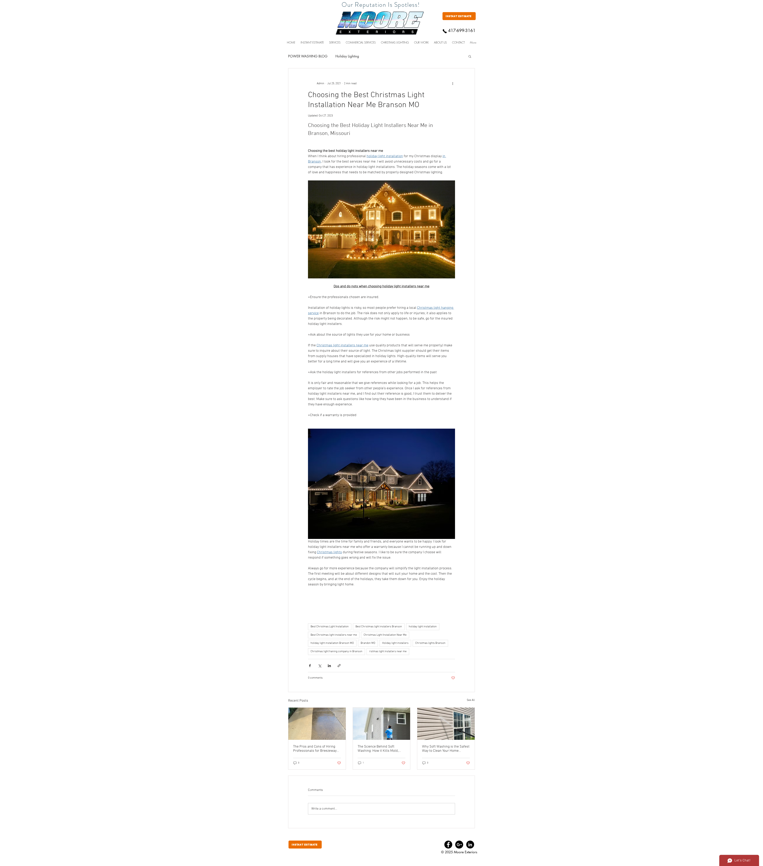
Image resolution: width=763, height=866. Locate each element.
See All (471, 700)
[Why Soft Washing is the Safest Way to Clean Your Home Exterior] (446, 724)
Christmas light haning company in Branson (336, 651)
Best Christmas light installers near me (334, 635)
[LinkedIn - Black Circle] (470, 845)
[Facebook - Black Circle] (448, 845)
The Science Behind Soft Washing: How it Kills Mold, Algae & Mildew (378, 749)
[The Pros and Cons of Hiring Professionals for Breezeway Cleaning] (317, 724)
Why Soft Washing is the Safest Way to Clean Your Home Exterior (446, 749)
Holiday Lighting (347, 56)
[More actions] (452, 83)
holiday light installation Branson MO (332, 643)
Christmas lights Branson (430, 643)
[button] (360, 42)
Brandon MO (368, 643)
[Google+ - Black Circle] (459, 845)
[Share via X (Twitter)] (319, 665)
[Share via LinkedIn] (329, 665)
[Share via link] (339, 665)
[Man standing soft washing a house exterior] (381, 724)
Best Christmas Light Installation (330, 626)
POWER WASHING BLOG (307, 56)
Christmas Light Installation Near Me (385, 635)
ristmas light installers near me (388, 651)
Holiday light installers (395, 643)
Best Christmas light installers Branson (378, 626)
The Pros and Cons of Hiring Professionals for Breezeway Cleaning (315, 749)
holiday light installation (423, 626)
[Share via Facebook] (310, 665)
